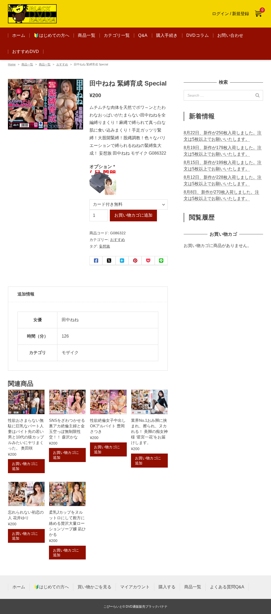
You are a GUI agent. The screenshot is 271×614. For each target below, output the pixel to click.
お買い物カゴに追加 (133, 215)
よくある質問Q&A (227, 587)
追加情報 (25, 294)
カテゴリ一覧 (117, 35)
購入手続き (167, 35)
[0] (258, 13)
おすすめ (62, 64)
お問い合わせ (230, 35)
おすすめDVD (25, 51)
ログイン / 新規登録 (230, 13)
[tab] (88, 294)
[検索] (257, 95)
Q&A (142, 35)
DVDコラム (197, 35)
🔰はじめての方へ (51, 35)
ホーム (18, 35)
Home (12, 64)
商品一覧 (86, 35)
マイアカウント (135, 587)
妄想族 (104, 246)
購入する (167, 587)
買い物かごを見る (94, 587)
